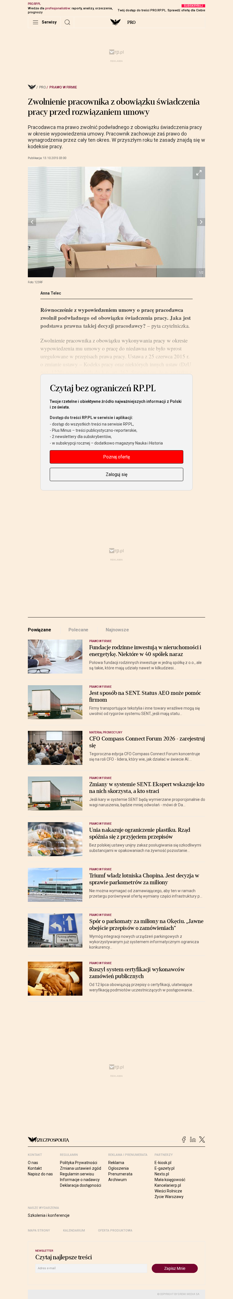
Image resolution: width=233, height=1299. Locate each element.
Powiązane (39, 629)
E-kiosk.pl (163, 1162)
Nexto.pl (162, 1174)
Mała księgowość (170, 1179)
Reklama (116, 1162)
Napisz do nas (40, 1174)
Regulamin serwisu (77, 1174)
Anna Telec (50, 293)
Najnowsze (117, 629)
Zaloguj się (116, 474)
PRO (131, 22)
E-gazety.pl (164, 1168)
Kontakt (35, 1168)
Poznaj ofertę (116, 457)
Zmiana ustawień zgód (80, 1168)
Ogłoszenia (118, 1168)
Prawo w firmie (63, 87)
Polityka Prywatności (78, 1162)
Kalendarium (74, 1230)
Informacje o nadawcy (80, 1179)
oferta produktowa (115, 1230)
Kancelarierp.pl (168, 1185)
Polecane (78, 629)
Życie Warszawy (169, 1196)
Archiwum (117, 1179)
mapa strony (39, 1230)
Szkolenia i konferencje (49, 1215)
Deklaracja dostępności (80, 1185)
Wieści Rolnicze (168, 1191)
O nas (33, 1162)
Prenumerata (120, 1174)
